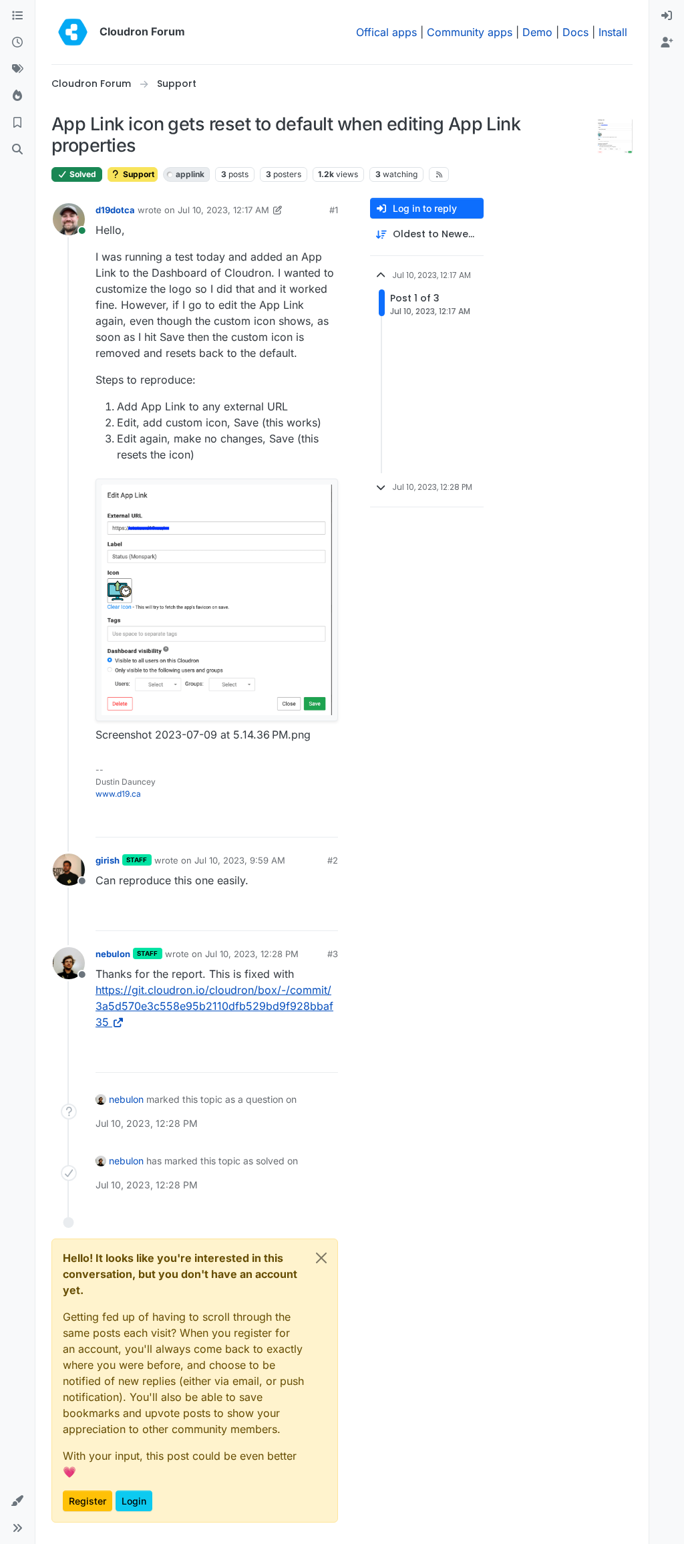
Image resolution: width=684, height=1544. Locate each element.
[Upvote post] (305, 821)
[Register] (667, 42)
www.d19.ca (118, 794)
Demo (537, 32)
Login (134, 1501)
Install (612, 32)
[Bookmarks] (17, 123)
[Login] (667, 16)
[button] (17, 1501)
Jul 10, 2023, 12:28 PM (252, 953)
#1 (333, 210)
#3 (332, 953)
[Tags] (17, 69)
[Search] (17, 149)
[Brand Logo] (73, 32)
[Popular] (17, 96)
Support (137, 174)
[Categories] (17, 16)
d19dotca (115, 210)
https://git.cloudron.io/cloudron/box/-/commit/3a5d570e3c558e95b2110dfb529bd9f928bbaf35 (214, 1006)
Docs (575, 32)
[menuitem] (667, 16)
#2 (332, 860)
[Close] (321, 1258)
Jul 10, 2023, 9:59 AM (239, 860)
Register (87, 1501)
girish (108, 860)
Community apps (469, 32)
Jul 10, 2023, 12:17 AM (223, 210)
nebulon (113, 953)
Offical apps (386, 32)
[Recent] (17, 42)
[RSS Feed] (439, 174)
